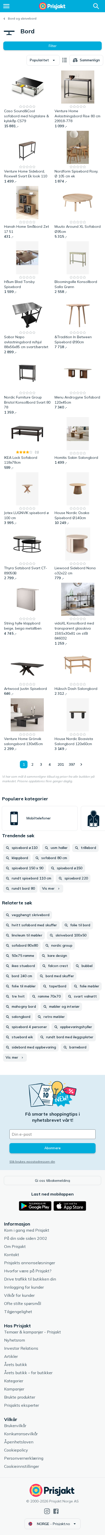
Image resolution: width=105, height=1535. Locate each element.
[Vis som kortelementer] (64, 60)
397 (72, 764)
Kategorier (13, 1380)
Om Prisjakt (15, 1246)
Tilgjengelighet (18, 1311)
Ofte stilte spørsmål (22, 1303)
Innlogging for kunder (24, 1287)
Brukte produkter (19, 1397)
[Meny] (6, 6)
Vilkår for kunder (19, 1295)
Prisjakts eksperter (21, 1405)
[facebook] (55, 1511)
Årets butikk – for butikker (28, 1372)
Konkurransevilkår (21, 1433)
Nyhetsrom (14, 1340)
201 (61, 764)
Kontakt (11, 1254)
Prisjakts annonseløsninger (29, 1262)
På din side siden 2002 (25, 1238)
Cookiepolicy (16, 1450)
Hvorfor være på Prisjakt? (27, 1270)
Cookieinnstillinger (21, 1466)
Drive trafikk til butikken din (30, 1279)
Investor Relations (21, 1348)
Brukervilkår (15, 1425)
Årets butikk (15, 1364)
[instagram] (47, 1511)
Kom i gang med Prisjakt (26, 1230)
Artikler (11, 1356)
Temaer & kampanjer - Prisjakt (32, 1331)
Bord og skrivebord (22, 18)
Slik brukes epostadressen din (32, 1161)
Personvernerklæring (23, 1458)
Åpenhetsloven (18, 1441)
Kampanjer (14, 1388)
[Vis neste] (81, 764)
